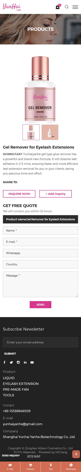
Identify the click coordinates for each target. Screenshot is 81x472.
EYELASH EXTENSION (21, 384)
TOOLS (8, 395)
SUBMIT (10, 353)
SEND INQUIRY (11, 455)
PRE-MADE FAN (16, 389)
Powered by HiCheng (53, 452)
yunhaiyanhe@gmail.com (22, 424)
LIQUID (9, 378)
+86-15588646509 (16, 411)
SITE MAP (33, 456)
